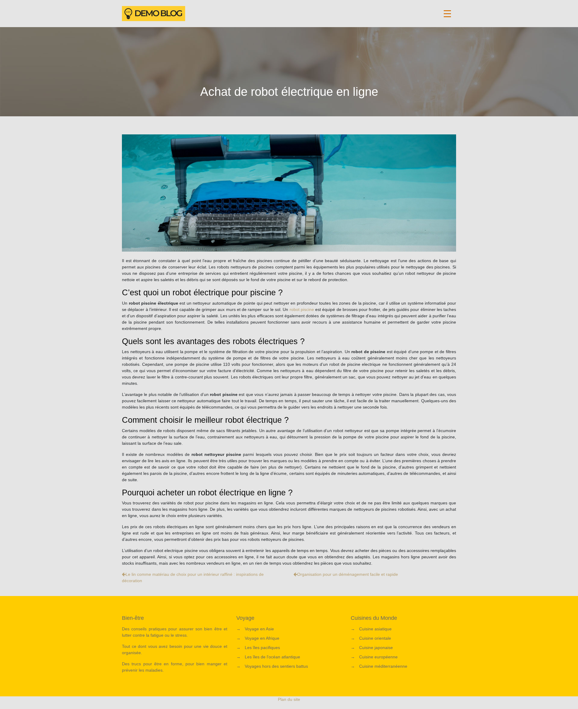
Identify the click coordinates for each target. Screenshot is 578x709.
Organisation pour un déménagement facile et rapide (347, 574)
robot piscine (302, 309)
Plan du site (289, 699)
